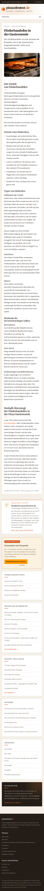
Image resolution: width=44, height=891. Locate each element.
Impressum (5, 870)
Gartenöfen (8, 749)
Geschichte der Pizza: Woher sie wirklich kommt (20, 732)
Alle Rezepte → (9, 693)
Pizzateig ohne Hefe (11, 688)
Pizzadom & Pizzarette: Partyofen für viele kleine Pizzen (20, 759)
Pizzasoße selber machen (13, 679)
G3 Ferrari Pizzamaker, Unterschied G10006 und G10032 (20, 639)
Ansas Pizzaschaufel (11, 595)
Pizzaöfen (7, 770)
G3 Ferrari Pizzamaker (11, 633)
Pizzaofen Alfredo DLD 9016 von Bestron (18, 645)
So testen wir (38, 2)
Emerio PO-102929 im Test (13, 581)
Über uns (4, 867)
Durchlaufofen (10, 423)
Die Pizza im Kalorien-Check (13, 727)
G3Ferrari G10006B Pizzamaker (14, 590)
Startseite (7, 26)
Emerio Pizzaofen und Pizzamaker (16, 629)
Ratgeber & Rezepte (8, 854)
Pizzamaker (8, 765)
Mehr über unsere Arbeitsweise (22, 530)
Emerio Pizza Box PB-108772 (14, 586)
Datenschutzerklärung (8, 873)
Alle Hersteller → (11, 649)
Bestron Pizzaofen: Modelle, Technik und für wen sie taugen (21, 613)
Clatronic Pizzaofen (10, 624)
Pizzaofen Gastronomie (12, 775)
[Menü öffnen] (40, 17)
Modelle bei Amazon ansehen (16, 561)
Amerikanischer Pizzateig (13, 670)
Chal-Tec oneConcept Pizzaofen (15, 619)
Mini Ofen (7, 754)
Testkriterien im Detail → (12, 803)
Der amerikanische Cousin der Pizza (16, 713)
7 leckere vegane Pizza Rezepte (15, 665)
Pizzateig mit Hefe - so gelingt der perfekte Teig (20, 684)
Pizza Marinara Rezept (12, 674)
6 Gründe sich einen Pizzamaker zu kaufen (19, 709)
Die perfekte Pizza (10, 722)
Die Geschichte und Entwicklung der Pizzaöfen (20, 718)
